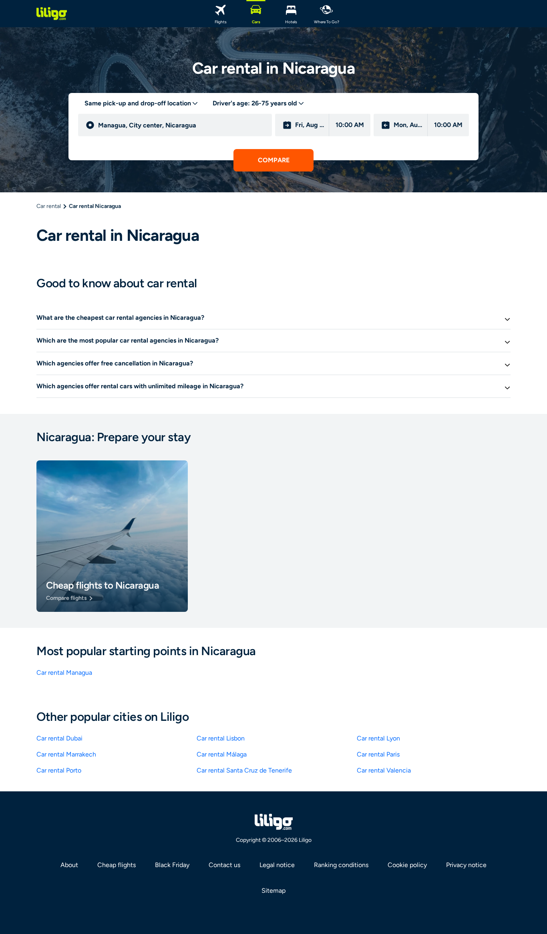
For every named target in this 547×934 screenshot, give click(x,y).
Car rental (48, 206)
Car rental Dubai (59, 738)
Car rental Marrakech (66, 754)
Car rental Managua (64, 672)
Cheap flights (116, 865)
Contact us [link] (224, 865)
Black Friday (172, 865)
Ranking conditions (341, 865)
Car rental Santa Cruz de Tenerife (244, 770)
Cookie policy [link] (407, 865)
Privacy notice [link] (466, 865)
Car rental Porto (58, 770)
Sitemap (273, 890)
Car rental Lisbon (221, 738)
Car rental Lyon (378, 738)
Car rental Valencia (384, 770)
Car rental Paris (378, 754)
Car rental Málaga (222, 754)
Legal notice (277, 865)
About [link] (69, 865)
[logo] (51, 13)
